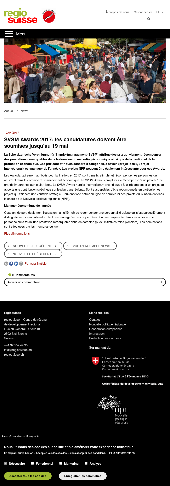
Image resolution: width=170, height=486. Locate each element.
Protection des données (105, 338)
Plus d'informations (122, 452)
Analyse (95, 463)
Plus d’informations (17, 233)
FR (158, 12)
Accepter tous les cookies (27, 476)
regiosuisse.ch (14, 354)
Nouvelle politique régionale (107, 324)
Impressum (97, 333)
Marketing (71, 463)
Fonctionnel (44, 463)
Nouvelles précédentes (34, 246)
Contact (94, 319)
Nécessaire (17, 463)
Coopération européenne (105, 328)
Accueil (9, 110)
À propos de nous (118, 12)
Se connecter (143, 12)
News (24, 110)
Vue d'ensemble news (91, 246)
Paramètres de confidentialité (20, 436)
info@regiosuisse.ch (18, 349)
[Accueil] (20, 15)
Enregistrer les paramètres (82, 476)
